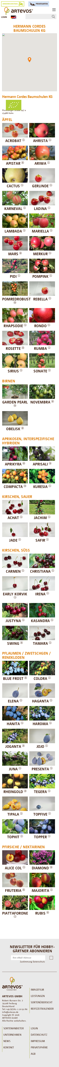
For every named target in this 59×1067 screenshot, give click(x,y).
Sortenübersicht (42, 1002)
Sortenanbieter (13, 1028)
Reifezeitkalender (42, 1008)
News (6, 1041)
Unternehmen (12, 1034)
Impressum (38, 1041)
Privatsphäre (39, 1047)
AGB (33, 1053)
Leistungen (38, 995)
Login (4, 17)
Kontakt (8, 1047)
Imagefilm (37, 989)
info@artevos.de (10, 1012)
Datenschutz (39, 1034)
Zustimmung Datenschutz (32, 961)
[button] (29, 59)
